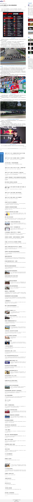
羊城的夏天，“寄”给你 (30, 54)
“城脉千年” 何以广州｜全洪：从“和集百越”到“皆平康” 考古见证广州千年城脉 (15, 153)
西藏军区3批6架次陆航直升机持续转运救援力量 (11, 270)
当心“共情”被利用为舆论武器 (8, 468)
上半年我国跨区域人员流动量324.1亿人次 (10, 310)
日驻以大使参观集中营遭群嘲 (8, 395)
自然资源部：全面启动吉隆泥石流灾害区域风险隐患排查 (12, 251)
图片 (28, 17)
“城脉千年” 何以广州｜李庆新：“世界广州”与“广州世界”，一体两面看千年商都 (15, 167)
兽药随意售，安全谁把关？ (8, 458)
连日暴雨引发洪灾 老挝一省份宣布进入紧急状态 (11, 380)
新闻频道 (3, 3)
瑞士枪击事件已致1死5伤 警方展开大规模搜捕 (11, 365)
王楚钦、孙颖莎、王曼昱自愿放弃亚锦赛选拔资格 (11, 434)
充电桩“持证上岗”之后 (8, 483)
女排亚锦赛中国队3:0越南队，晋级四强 (10, 444)
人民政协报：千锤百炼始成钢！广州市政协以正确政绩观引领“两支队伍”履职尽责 (15, 177)
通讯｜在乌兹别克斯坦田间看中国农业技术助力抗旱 (11, 355)
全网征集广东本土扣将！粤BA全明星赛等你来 (11, 202)
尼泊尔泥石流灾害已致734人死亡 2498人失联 (10, 375)
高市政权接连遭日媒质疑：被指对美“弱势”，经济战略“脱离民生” (13, 390)
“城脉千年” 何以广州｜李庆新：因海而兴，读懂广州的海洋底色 (13, 192)
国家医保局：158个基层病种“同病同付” (10, 291)
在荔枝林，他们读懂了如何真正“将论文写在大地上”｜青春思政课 (13, 246)
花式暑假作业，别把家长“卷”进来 (9, 473)
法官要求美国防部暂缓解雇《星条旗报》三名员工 (11, 360)
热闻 (28, 57)
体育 (4, 3)
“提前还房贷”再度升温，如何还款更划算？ (10, 325)
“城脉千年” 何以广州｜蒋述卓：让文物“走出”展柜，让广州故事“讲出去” (14, 172)
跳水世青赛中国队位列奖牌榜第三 (9, 420)
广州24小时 (30, 3)
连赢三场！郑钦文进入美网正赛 (9, 439)
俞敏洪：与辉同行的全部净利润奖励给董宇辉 (10, 305)
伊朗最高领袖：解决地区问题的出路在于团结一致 (11, 370)
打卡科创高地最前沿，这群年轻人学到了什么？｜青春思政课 (12, 232)
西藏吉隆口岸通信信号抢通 (8, 256)
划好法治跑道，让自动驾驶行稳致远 (9, 492)
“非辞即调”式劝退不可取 (8, 478)
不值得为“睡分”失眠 (7, 463)
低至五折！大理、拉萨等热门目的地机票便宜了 (11, 315)
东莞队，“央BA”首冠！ (8, 400)
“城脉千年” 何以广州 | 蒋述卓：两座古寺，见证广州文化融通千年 (13, 197)
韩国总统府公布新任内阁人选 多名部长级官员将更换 (11, 385)
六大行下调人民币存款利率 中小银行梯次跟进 (11, 335)
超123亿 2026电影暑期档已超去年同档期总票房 (11, 280)
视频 (28, 37)
